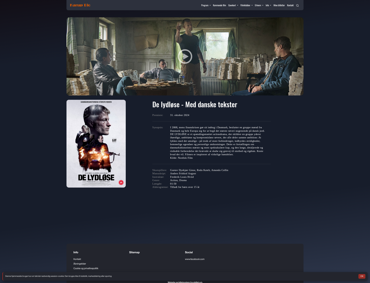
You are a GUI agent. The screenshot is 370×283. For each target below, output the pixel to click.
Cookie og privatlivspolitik (85, 268)
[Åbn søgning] (297, 5)
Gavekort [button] (232, 5)
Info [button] (267, 5)
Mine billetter (279, 5)
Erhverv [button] (258, 5)
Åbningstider (79, 263)
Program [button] (205, 5)
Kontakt (290, 5)
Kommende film (219, 5)
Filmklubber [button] (245, 5)
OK (361, 276)
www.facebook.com (195, 259)
